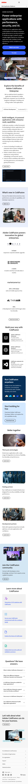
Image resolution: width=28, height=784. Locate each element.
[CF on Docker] (17, 397)
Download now (10, 420)
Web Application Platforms (8, 6)
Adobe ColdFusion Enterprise (15, 335)
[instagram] (5, 775)
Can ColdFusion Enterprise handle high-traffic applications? (12, 702)
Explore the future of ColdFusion (13, 636)
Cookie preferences (11, 779)
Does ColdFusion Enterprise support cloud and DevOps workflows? (13, 690)
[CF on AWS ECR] (21, 397)
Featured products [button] (6, 767)
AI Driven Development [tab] (10, 109)
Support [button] (4, 760)
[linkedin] (11, 775)
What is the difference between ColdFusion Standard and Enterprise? (13, 676)
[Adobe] (4, 2)
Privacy (18, 777)
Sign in (23, 2)
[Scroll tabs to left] (1, 109)
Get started (6, 724)
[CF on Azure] (10, 397)
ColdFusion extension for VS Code (17, 362)
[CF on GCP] (14, 397)
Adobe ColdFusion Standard (15, 347)
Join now (6, 579)
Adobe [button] (3, 764)
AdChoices (20, 781)
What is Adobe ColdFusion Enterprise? (13, 670)
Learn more (6, 166)
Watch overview (14, 47)
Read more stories (14, 319)
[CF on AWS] (6, 397)
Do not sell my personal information (9, 781)
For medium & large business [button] (8, 754)
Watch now (6, 204)
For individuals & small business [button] (9, 750)
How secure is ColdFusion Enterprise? (13, 696)
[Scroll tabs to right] (27, 109)
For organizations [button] (6, 757)
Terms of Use (4, 779)
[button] (19, 2)
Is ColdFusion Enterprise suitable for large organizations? (13, 683)
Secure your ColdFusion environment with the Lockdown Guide (13, 620)
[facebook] (3, 775)
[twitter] (8, 775)
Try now (14, 53)
